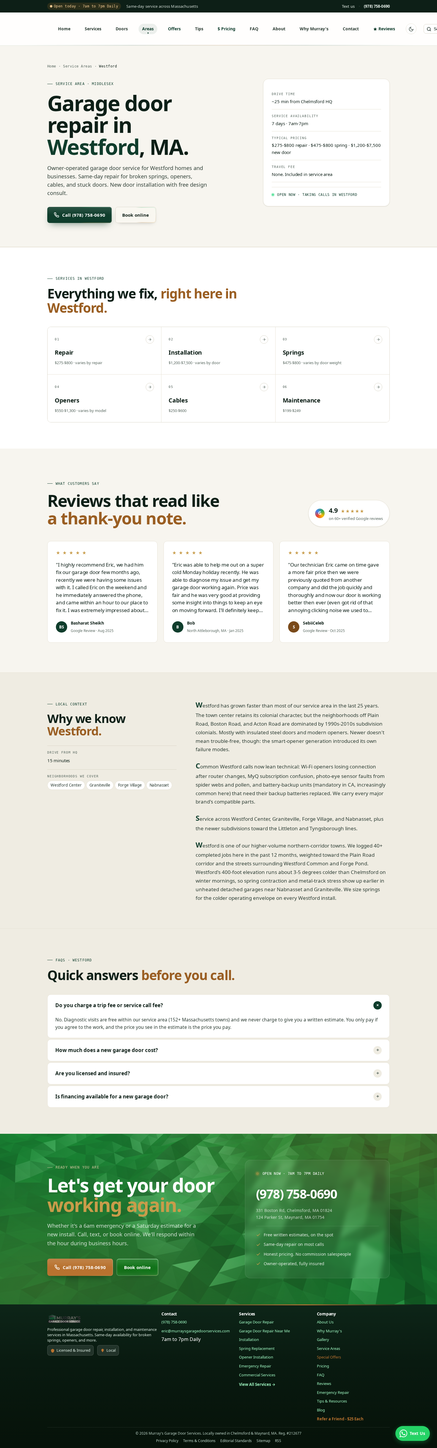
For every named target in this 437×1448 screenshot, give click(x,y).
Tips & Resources (332, 1401)
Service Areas (77, 66)
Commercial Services (257, 1375)
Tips (199, 29)
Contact (351, 29)
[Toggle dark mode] (411, 29)
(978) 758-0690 (296, 1193)
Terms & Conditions (199, 1440)
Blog (321, 1410)
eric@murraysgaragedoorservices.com (195, 1331)
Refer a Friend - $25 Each (340, 1419)
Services (93, 29)
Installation (249, 1339)
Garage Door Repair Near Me (264, 1331)
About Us (325, 1322)
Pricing (228, 29)
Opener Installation (256, 1357)
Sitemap (263, 1440)
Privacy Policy (167, 1440)
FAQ (254, 29)
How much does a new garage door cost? (217, 1050)
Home (64, 29)
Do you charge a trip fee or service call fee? (218, 1005)
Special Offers (329, 1357)
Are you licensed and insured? (217, 1073)
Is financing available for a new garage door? (217, 1096)
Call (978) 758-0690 (83, 215)
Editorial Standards (236, 1440)
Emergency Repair (255, 1366)
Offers (174, 29)
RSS (278, 1440)
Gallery (323, 1339)
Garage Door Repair (256, 1322)
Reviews (386, 29)
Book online (135, 215)
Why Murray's (314, 29)
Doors (122, 29)
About (279, 29)
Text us (348, 6)
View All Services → (257, 1384)
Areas (148, 29)
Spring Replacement (257, 1348)
